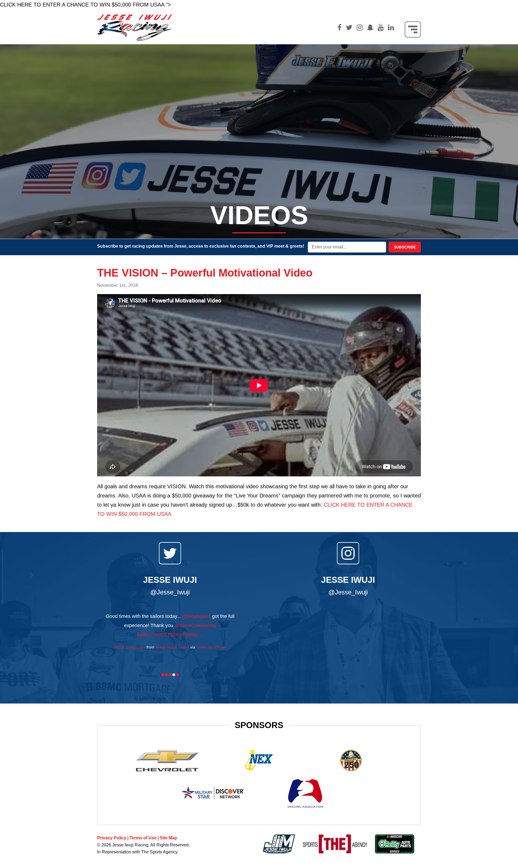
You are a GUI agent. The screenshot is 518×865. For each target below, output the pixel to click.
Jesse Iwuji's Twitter (172, 647)
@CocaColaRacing (195, 625)
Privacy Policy (111, 838)
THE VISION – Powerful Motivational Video (204, 273)
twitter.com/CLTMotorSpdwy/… (170, 634)
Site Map (168, 838)
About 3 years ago (129, 647)
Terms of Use (143, 838)
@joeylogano (196, 616)
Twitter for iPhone (211, 647)
